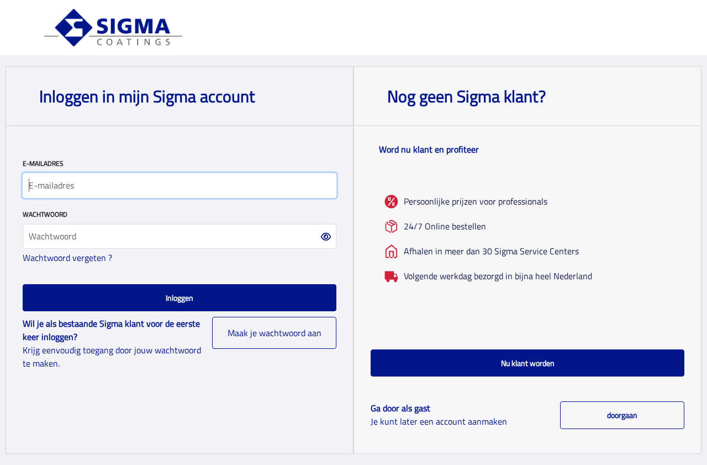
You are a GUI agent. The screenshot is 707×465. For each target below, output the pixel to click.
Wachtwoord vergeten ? (67, 257)
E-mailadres (43, 163)
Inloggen (179, 298)
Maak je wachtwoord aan (274, 332)
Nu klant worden (528, 363)
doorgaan (622, 415)
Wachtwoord (45, 214)
